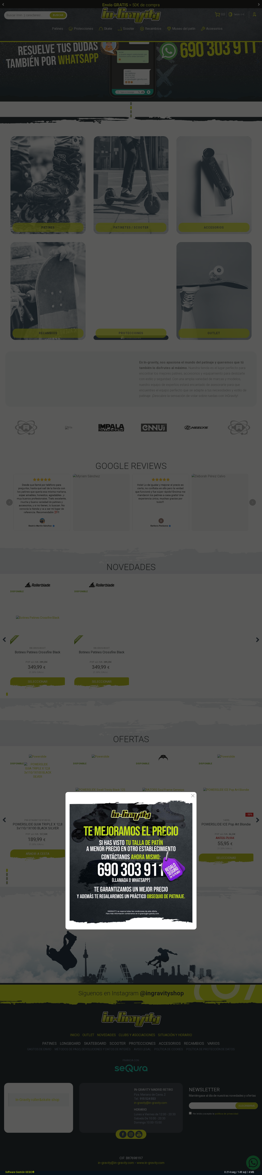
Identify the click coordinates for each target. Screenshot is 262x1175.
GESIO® (29, 1172)
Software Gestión (15, 1172)
